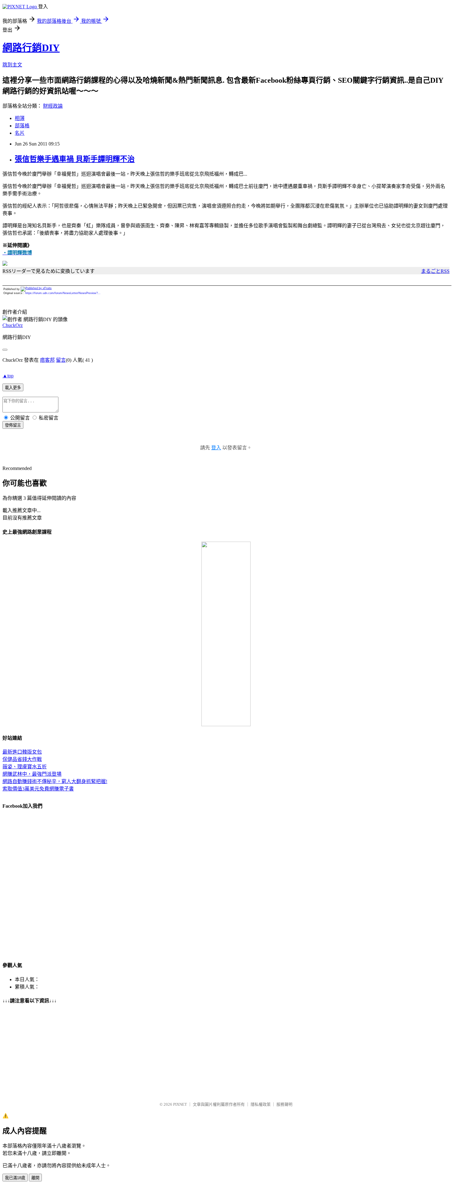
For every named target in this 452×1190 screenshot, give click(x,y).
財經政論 (53, 106)
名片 (20, 133)
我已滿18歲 (15, 1178)
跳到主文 (12, 64)
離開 (35, 1178)
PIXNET (180, 1104)
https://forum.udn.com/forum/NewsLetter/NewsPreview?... (63, 293)
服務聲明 (284, 1104)
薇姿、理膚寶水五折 (24, 766)
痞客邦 (47, 360)
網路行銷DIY (31, 47)
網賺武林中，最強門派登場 (31, 774)
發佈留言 (13, 425)
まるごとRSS (435, 271)
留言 (61, 360)
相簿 (20, 118)
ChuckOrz (12, 325)
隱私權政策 (261, 1104)
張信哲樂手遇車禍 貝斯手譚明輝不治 (75, 159)
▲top (8, 375)
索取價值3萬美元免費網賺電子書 (38, 788)
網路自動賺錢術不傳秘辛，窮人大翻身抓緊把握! (54, 781)
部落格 (22, 125)
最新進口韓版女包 (22, 751)
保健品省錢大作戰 (22, 759)
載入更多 (13, 387)
